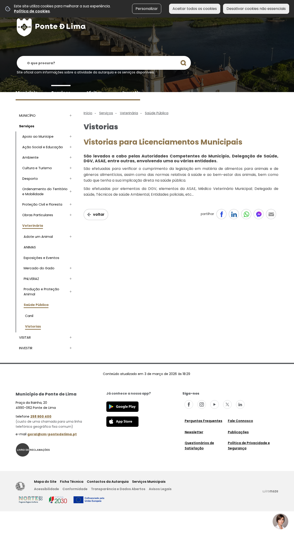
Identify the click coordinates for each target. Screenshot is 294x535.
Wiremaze (270, 491)
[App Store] (122, 421)
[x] (227, 404)
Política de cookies (32, 11)
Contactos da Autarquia (108, 481)
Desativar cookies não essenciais (256, 8)
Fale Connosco (240, 421)
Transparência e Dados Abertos (118, 489)
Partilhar (271, 214)
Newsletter (194, 432)
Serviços (106, 113)
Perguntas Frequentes (203, 421)
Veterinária (129, 113)
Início (88, 113)
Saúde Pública (156, 113)
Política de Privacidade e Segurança (249, 445)
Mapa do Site (45, 481)
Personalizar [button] (147, 8)
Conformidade (75, 489)
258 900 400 (40, 416)
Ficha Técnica (71, 481)
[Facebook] (188, 404)
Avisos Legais (160, 489)
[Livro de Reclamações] (33, 449)
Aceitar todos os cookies (194, 8)
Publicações (238, 432)
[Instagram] (201, 404)
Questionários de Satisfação (199, 445)
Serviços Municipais (149, 481)
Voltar (99, 214)
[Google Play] (122, 406)
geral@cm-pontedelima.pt (52, 434)
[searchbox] (104, 63)
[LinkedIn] (240, 404)
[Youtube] (214, 404)
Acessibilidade (20, 486)
